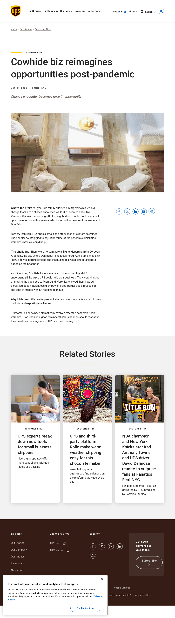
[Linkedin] (119, 548)
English (149, 12)
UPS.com (57, 543)
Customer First (43, 29)
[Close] (102, 579)
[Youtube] (93, 557)
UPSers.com (59, 550)
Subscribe (149, 560)
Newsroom (94, 11)
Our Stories (34, 11)
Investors (80, 11)
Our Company (50, 11)
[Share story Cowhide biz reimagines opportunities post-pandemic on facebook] (119, 212)
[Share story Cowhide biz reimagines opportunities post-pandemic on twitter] (127, 212)
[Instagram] (110, 548)
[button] (161, 11)
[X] (101, 548)
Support (134, 12)
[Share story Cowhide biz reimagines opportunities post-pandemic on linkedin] (135, 212)
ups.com (120, 11)
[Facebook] (93, 548)
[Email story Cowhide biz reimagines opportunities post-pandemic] (143, 212)
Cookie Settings (122, 587)
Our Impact (66, 11)
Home (14, 29)
